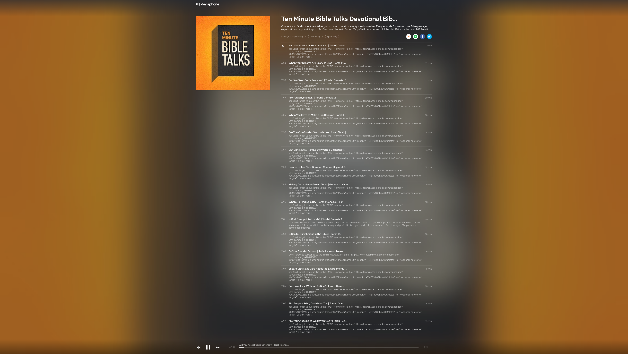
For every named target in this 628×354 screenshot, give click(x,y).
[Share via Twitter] (429, 35)
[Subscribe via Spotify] (416, 35)
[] (209, 340)
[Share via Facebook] (423, 35)
